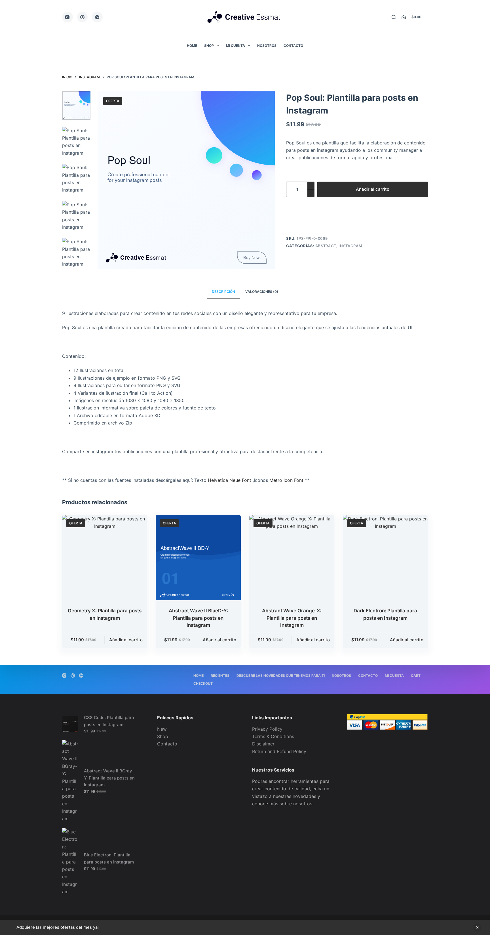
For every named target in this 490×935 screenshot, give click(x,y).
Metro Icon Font (287, 480)
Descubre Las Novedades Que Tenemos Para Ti (280, 675)
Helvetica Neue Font (229, 480)
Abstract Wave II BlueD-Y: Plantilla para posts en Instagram (198, 618)
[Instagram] (67, 17)
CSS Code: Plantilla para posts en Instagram (109, 721)
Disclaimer (263, 744)
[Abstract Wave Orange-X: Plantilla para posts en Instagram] (291, 557)
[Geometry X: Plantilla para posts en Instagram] (104, 557)
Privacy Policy (267, 729)
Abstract (325, 245)
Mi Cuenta (235, 45)
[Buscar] (394, 17)
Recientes (220, 675)
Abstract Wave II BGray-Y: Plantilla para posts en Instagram (109, 778)
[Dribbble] (82, 17)
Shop (209, 45)
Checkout (203, 683)
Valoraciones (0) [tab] (261, 291)
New (162, 729)
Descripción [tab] (223, 291)
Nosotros (266, 45)
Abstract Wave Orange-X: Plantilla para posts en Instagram (292, 618)
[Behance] (97, 17)
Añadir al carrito (372, 189)
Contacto (293, 45)
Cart (416, 675)
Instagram (350, 245)
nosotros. (303, 803)
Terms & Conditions (273, 736)
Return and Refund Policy (279, 751)
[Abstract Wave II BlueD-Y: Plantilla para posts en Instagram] (198, 557)
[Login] (404, 17)
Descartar (477, 927)
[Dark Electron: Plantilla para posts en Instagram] (385, 557)
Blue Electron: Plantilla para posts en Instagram (109, 858)
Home (192, 45)
